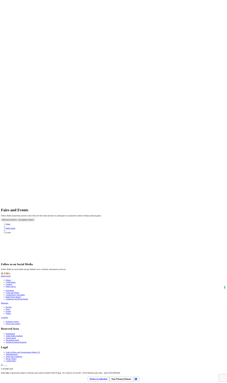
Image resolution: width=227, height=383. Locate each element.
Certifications (11, 282)
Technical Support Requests (16, 342)
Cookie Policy (11, 361)
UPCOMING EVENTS (26, 220)
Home (8, 224)
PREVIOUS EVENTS (9, 220)
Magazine (4, 303)
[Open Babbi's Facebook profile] (4, 274)
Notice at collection (98, 379)
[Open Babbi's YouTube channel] (7, 274)
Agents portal (11, 338)
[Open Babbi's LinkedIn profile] (9, 274)
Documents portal (12, 340)
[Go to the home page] (4, 365)
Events (8, 311)
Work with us (11, 287)
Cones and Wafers (12, 293)
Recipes (9, 307)
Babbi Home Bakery (13, 297)
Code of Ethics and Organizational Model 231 (23, 352)
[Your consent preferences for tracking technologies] (225, 287)
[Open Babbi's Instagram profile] (2, 274)
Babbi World (10, 228)
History (8, 280)
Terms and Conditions (14, 357)
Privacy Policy (11, 359)
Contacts (9, 284)
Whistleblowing (11, 354)
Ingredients (10, 291)
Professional (10, 334)
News (8, 309)
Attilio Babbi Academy (14, 336)
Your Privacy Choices (121, 379)
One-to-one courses (13, 324)
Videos (8, 314)
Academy (4, 318)
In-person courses (12, 322)
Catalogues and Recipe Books (17, 299)
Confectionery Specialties (15, 295)
